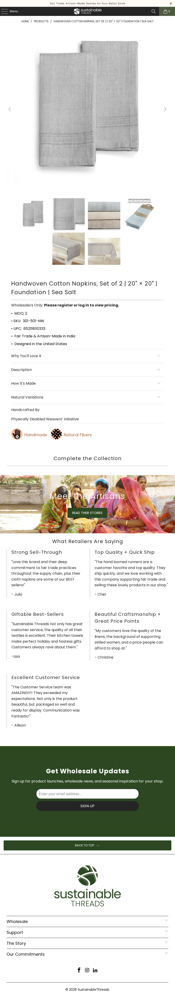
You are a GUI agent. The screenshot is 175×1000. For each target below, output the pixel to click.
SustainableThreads (93, 989)
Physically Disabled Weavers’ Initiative (45, 419)
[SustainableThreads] (87, 11)
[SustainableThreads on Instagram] (87, 970)
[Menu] (2, 11)
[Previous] (10, 109)
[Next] (165, 109)
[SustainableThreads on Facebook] (79, 970)
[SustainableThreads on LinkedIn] (95, 970)
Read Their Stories (87, 512)
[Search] (153, 11)
